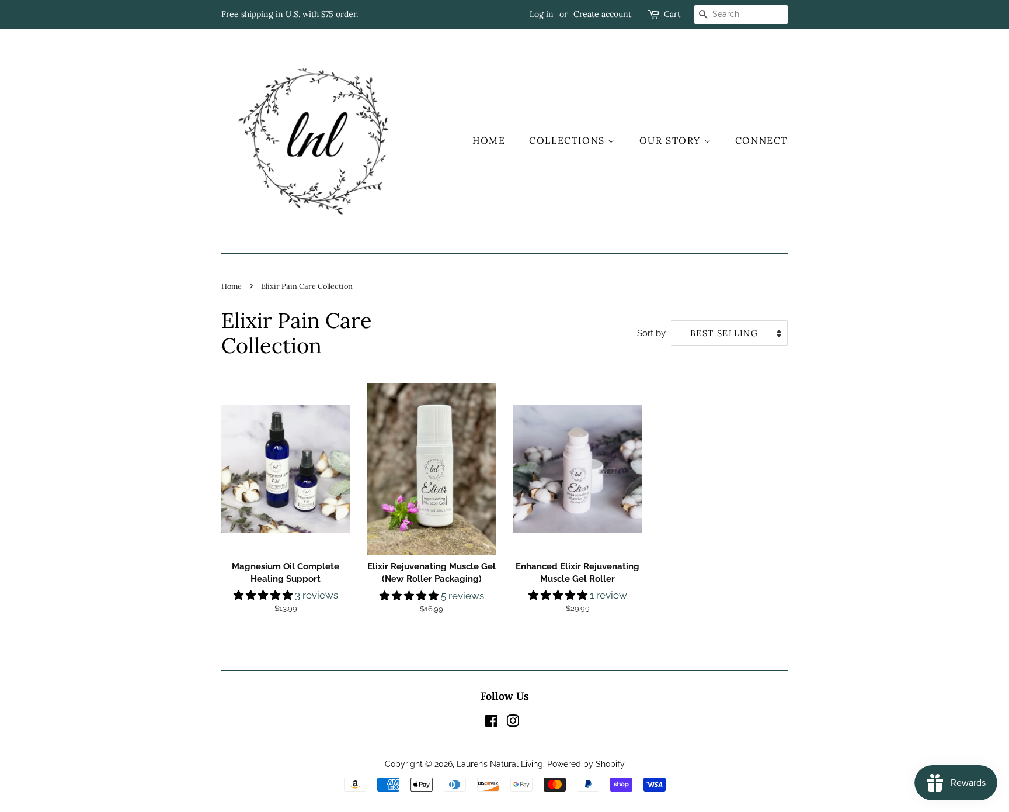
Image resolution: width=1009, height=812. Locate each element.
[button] (264, 595)
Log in (542, 14)
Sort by (651, 333)
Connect (761, 140)
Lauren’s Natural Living (500, 764)
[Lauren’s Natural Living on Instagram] (512, 723)
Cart (672, 14)
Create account (602, 14)
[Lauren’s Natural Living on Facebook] (491, 723)
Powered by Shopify (586, 764)
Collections (568, 140)
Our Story (671, 140)
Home (488, 140)
